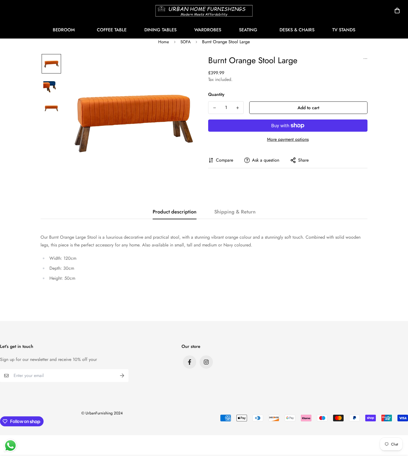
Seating (248, 30)
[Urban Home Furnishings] (204, 10)
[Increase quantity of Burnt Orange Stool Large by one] (237, 107)
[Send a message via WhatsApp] (10, 445)
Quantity (216, 94)
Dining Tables (160, 30)
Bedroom (64, 30)
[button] (396, 10)
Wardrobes (207, 30)
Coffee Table (112, 30)
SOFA (185, 42)
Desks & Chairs (296, 30)
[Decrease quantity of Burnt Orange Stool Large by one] (214, 107)
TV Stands (343, 30)
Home (163, 42)
